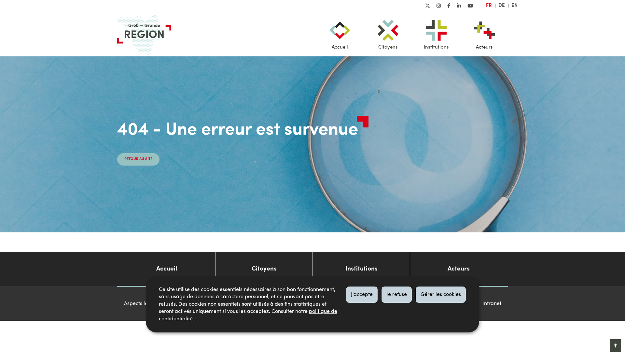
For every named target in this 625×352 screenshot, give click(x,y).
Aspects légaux (142, 303)
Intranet (491, 303)
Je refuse (396, 294)
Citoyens (388, 47)
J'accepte (362, 294)
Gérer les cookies (441, 294)
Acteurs (484, 47)
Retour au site (138, 159)
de (501, 5)
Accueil (340, 47)
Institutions (436, 47)
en (514, 5)
